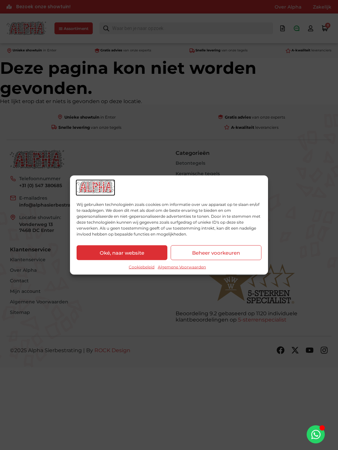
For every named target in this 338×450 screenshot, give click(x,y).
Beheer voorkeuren (216, 252)
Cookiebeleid (141, 267)
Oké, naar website (122, 252)
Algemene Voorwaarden (182, 267)
